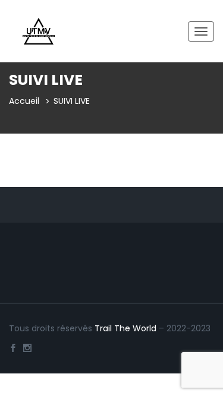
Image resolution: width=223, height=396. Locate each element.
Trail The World (125, 328)
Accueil (24, 101)
